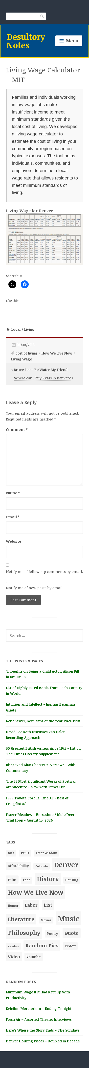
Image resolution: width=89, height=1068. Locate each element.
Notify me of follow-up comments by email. (44, 571)
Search (42, 16)
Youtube (33, 956)
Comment (17, 429)
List (48, 905)
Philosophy (24, 932)
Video (14, 956)
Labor (31, 905)
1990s (25, 853)
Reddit (70, 946)
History (48, 878)
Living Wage (21, 359)
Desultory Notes (26, 41)
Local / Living (23, 329)
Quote (72, 933)
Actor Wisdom (46, 853)
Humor (13, 905)
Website (13, 541)
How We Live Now (57, 353)
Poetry (52, 933)
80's (11, 853)
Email (13, 516)
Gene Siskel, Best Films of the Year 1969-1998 (43, 721)
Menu (72, 41)
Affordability (18, 865)
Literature (21, 919)
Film (12, 879)
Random (13, 946)
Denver (66, 864)
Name (13, 492)
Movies (46, 920)
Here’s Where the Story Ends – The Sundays (42, 1030)
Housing (71, 880)
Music (68, 918)
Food (26, 880)
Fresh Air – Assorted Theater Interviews (38, 1019)
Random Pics (41, 945)
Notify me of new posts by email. (35, 587)
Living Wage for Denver (29, 210)
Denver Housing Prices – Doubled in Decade (43, 1041)
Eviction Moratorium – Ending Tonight (38, 1008)
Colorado (41, 866)
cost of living (26, 353)
